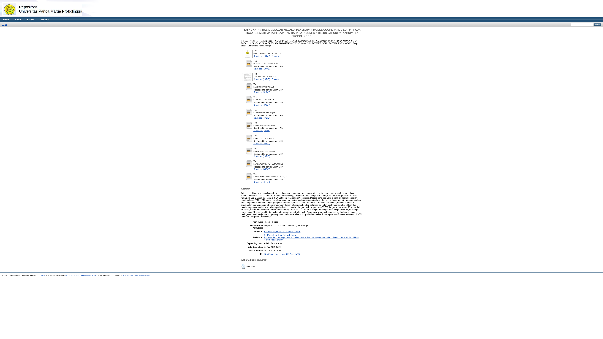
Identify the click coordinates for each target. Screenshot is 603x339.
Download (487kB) (261, 130)
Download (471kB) (261, 118)
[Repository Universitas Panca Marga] (42, 17)
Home (6, 20)
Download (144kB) (261, 56)
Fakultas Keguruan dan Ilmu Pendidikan (282, 231)
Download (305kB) (261, 143)
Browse (30, 20)
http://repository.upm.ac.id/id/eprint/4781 (282, 254)
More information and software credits (136, 275)
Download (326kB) (261, 105)
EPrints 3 (42, 275)
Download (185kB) (261, 79)
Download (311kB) (261, 182)
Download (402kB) (261, 169)
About (18, 20)
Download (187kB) (261, 69)
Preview (275, 56)
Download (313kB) (261, 92)
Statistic (45, 20)
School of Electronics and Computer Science (81, 275)
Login (4, 24)
